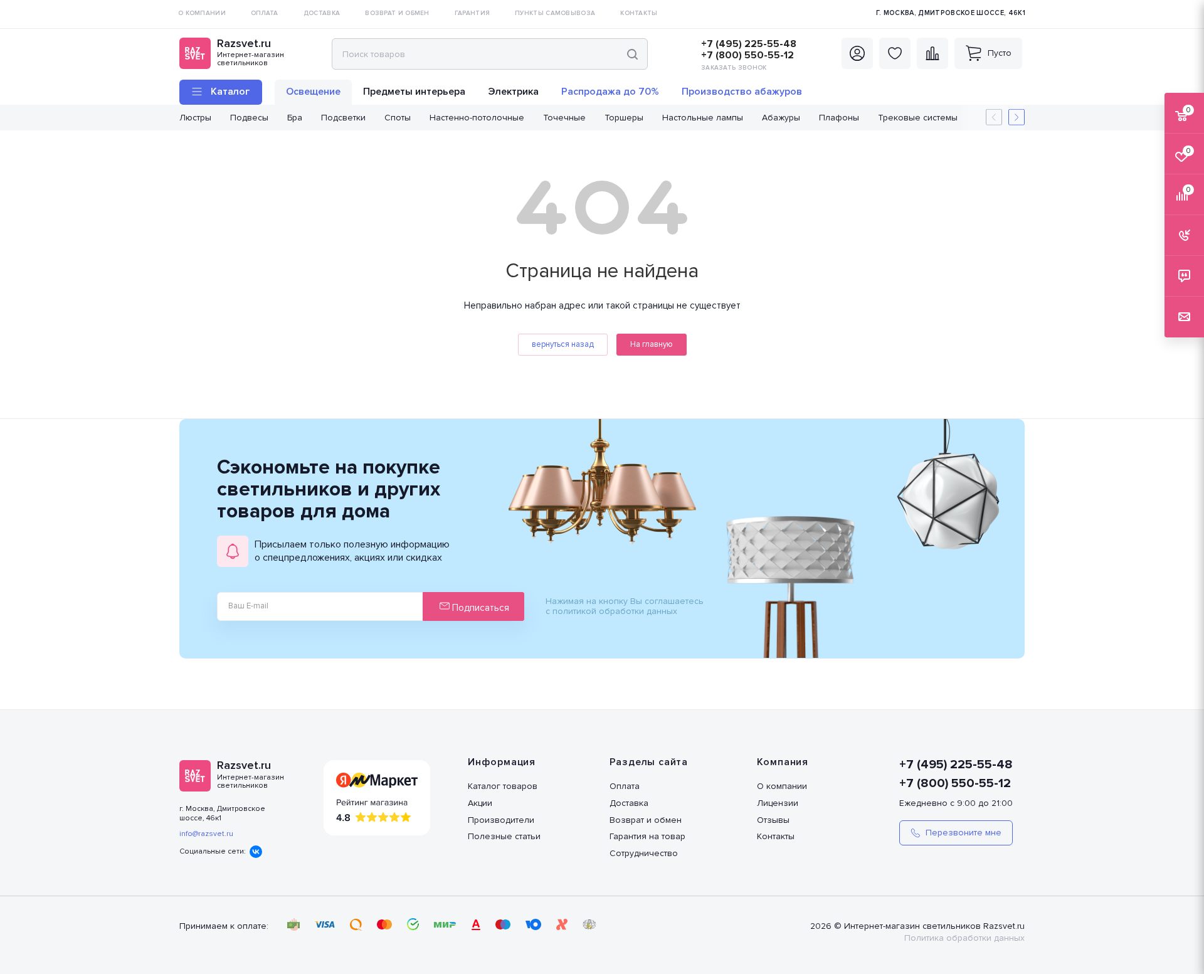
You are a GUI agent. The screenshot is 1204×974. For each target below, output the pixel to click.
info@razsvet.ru (206, 834)
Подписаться (479, 607)
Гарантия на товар (647, 836)
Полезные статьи (504, 836)
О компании (782, 786)
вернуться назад (563, 344)
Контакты (776, 836)
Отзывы (773, 820)
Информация (502, 762)
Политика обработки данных (964, 938)
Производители (501, 820)
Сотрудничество (644, 853)
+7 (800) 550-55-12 (747, 55)
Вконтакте (256, 851)
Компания (782, 762)
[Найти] (632, 54)
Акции (480, 803)
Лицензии (777, 803)
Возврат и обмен (646, 820)
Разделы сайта (649, 762)
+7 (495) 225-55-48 (748, 44)
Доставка (629, 803)
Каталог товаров (502, 786)
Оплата (625, 786)
